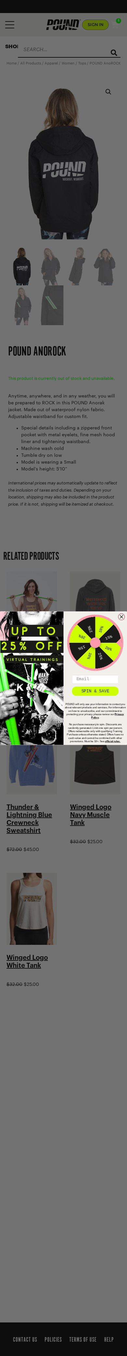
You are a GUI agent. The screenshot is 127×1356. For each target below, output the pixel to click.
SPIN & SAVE (95, 690)
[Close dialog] (121, 616)
